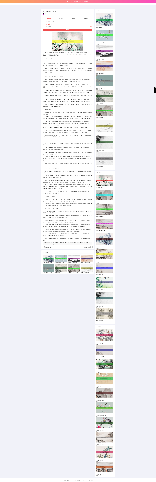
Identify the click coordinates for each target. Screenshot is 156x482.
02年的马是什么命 (99, 460)
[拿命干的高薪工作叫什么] (104, 195)
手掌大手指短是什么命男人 (101, 117)
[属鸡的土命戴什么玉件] (104, 210)
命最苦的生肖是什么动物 (100, 73)
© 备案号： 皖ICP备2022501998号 (83, 480)
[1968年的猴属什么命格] (104, 36)
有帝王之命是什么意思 (100, 150)
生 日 (45, 26)
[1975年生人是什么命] (104, 350)
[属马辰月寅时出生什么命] (104, 20)
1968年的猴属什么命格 (100, 42)
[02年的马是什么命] (104, 452)
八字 (49, 7)
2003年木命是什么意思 (100, 230)
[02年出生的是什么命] (104, 423)
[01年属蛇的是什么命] (104, 393)
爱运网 (92, 480)
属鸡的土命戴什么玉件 (100, 216)
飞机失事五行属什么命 (100, 320)
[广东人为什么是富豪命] (104, 254)
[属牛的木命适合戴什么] (104, 268)
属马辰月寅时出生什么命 (100, 27)
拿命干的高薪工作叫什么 (100, 201)
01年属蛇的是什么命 (100, 400)
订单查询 (155, 90)
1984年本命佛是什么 (100, 187)
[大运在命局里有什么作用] (104, 159)
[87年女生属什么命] (104, 96)
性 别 (45, 24)
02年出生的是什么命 (100, 430)
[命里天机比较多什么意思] (104, 126)
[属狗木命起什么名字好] (104, 298)
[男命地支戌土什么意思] (104, 51)
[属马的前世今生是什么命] (104, 81)
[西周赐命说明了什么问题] (104, 239)
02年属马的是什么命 (100, 444)
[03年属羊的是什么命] (104, 467)
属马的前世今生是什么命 (100, 88)
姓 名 (45, 21)
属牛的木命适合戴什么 (100, 274)
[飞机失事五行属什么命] (104, 314)
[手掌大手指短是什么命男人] (104, 111)
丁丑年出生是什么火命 (88, 247)
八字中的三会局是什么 (100, 343)
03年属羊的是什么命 (100, 474)
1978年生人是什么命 (100, 370)
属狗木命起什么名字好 (100, 306)
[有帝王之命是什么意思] (104, 143)
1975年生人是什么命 (100, 356)
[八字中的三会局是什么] (104, 335)
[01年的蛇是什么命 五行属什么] (104, 408)
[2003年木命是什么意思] (104, 224)
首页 (47, 7)
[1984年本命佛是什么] (104, 181)
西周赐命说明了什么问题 (100, 247)
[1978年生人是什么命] (104, 364)
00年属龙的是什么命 (100, 386)
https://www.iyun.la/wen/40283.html (55, 244)
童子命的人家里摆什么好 (100, 289)
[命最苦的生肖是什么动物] (104, 66)
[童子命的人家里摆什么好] (104, 283)
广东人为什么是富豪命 (100, 260)
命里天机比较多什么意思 (100, 133)
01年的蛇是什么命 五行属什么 (101, 415)
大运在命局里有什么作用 (100, 166)
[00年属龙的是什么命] (104, 379)
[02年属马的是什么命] (104, 438)
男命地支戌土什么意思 (100, 59)
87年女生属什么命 (99, 103)
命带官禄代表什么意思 (47, 247)
